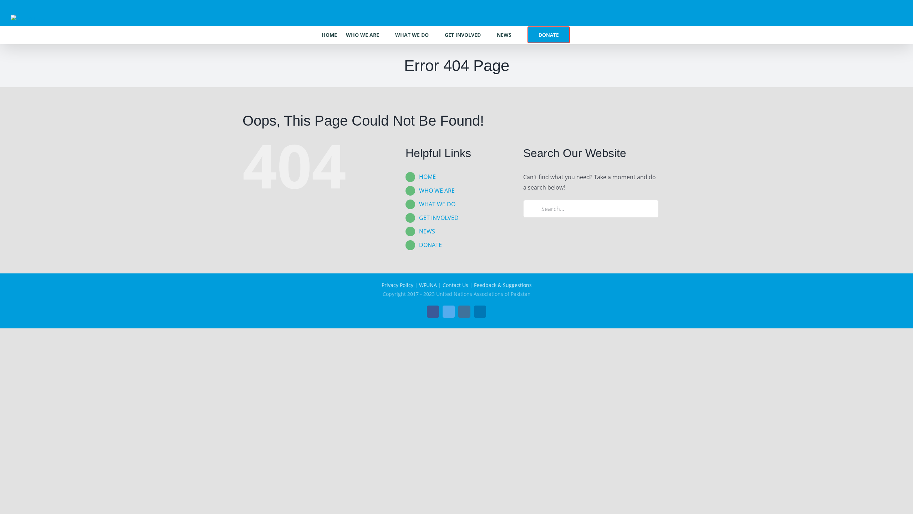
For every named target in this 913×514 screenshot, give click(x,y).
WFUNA (428, 285)
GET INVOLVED (439, 218)
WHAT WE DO (437, 204)
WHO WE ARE (437, 191)
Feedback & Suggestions (503, 285)
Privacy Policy (397, 285)
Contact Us (455, 285)
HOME (427, 177)
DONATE (430, 245)
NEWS (427, 231)
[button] (581, 35)
